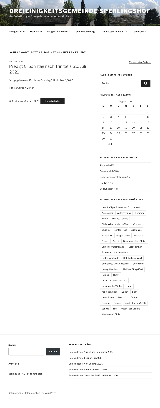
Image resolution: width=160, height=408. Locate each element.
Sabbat (105, 308)
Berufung (139, 213)
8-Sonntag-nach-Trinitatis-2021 (24, 101)
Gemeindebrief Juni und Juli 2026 (85, 358)
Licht (134, 291)
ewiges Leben (123, 235)
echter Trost (120, 229)
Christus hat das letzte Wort (115, 224)
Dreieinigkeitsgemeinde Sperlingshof (80, 11)
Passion (106, 303)
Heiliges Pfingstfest (133, 269)
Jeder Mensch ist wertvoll (114, 280)
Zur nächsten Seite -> (140, 62)
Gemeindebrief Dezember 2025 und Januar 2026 (93, 375)
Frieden (105, 241)
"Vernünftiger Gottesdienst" (115, 207)
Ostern (134, 297)
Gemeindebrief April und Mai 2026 (86, 363)
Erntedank (107, 235)
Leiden (124, 291)
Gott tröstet (138, 263)
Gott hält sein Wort (132, 258)
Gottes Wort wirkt (110, 258)
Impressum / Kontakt (113, 31)
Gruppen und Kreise (57, 31)
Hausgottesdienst (110, 269)
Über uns (34, 31)
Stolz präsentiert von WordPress (40, 393)
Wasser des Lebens (130, 308)
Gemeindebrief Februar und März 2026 (88, 369)
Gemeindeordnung (85, 31)
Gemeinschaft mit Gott (113, 246)
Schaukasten (106, 188)
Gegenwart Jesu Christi (134, 241)
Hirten (116, 275)
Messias (122, 297)
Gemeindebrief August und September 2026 (91, 352)
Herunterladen (52, 101)
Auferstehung (124, 213)
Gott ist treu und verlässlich (115, 263)
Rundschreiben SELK (135, 303)
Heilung (105, 275)
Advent (137, 207)
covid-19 (106, 229)
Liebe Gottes (108, 297)
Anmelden (13, 363)
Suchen (12, 345)
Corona (137, 224)
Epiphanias (136, 229)
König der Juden (109, 291)
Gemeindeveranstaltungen (113, 177)
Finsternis (139, 235)
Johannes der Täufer (112, 286)
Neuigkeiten (15, 31)
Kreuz (129, 286)
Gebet (116, 241)
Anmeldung (107, 213)
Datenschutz (139, 31)
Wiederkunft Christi (111, 314)
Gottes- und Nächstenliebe (115, 252)
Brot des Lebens (120, 218)
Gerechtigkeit (135, 246)
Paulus (117, 303)
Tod (115, 308)
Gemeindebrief (107, 171)
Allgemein (105, 165)
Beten (105, 218)
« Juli (110, 144)
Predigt (103, 183)
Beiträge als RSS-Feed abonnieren (25, 373)
